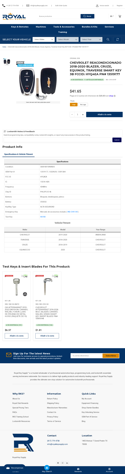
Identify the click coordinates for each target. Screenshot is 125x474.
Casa (4, 47)
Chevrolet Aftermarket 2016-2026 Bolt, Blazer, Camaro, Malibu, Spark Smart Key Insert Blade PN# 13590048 (47, 313)
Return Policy (52, 399)
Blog (83, 421)
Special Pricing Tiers (20, 408)
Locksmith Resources (21, 421)
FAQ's (14, 412)
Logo (73, 104)
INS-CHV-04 (73, 212)
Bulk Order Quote (61, 5)
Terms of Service (54, 421)
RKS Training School (20, 417)
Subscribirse (111, 356)
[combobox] (66, 16)
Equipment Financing (90, 403)
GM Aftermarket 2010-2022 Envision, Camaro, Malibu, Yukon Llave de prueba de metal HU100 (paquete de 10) (16, 311)
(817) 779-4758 (53, 441)
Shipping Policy (53, 403)
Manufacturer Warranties (57, 408)
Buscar (89, 16)
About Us (16, 399)
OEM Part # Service (89, 417)
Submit (117, 140)
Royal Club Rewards (20, 403)
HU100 (43, 217)
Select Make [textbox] (39, 39)
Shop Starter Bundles (90, 408)
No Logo (83, 104)
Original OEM (75, 58)
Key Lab (7, 301)
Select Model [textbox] (63, 39)
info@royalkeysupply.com (57, 444)
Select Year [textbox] (86, 39)
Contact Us (51, 412)
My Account (86, 399)
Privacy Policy (52, 417)
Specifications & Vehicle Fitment (18, 154)
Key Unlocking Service (90, 412)
